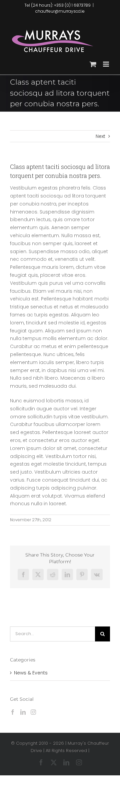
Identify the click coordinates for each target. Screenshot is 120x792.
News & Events (31, 672)
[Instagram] (33, 712)
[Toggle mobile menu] (106, 64)
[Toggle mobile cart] (93, 64)
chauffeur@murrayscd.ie (60, 11)
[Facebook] (12, 712)
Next (100, 136)
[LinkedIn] (23, 712)
